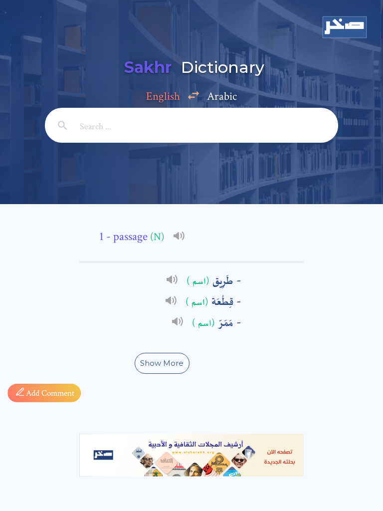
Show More (162, 363)
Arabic (222, 96)
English (163, 96)
